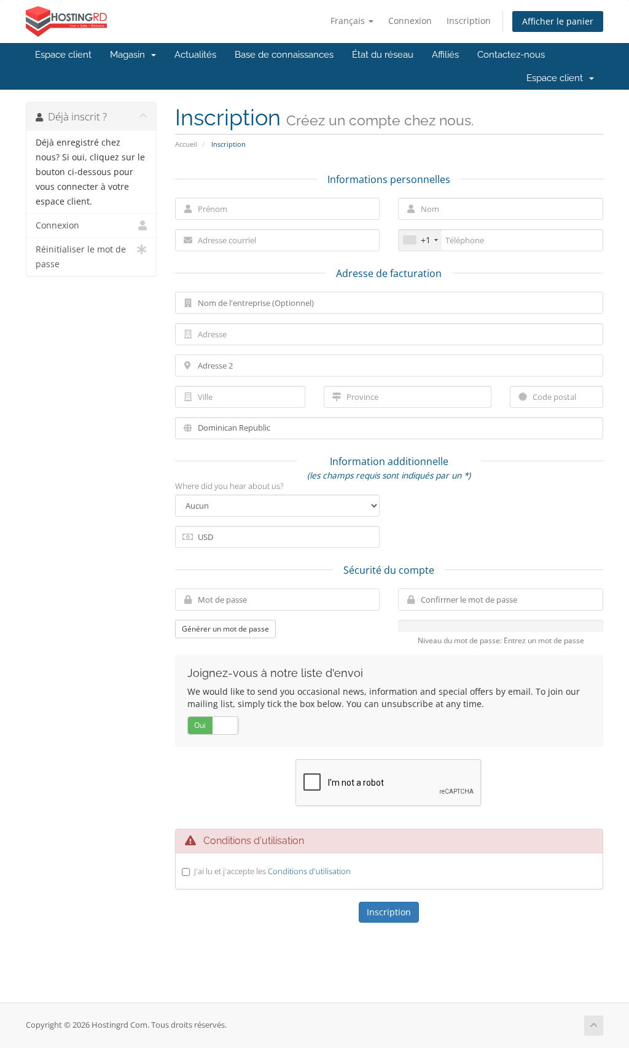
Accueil (186, 144)
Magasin (130, 54)
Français (348, 20)
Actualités (195, 54)
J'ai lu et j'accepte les (272, 871)
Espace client (63, 54)
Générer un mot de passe (225, 629)
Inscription (469, 20)
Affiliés (445, 54)
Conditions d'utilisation (309, 871)
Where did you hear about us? (229, 485)
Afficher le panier (557, 21)
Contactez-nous (511, 54)
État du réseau (382, 54)
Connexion (410, 20)
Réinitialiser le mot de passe (81, 257)
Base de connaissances (284, 54)
